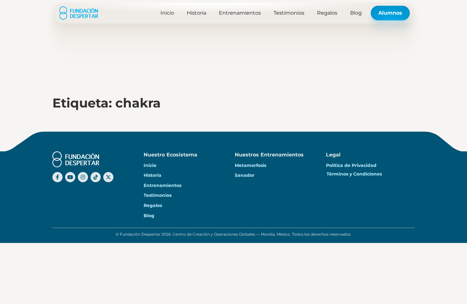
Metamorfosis (250, 165)
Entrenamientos (240, 13)
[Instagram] (83, 177)
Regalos (327, 13)
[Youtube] (70, 177)
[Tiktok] (96, 177)
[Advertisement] (233, 47)
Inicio (167, 13)
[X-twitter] (108, 177)
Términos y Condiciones (354, 174)
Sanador (244, 175)
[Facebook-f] (57, 177)
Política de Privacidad (351, 165)
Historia (196, 13)
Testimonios (289, 13)
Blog (356, 13)
